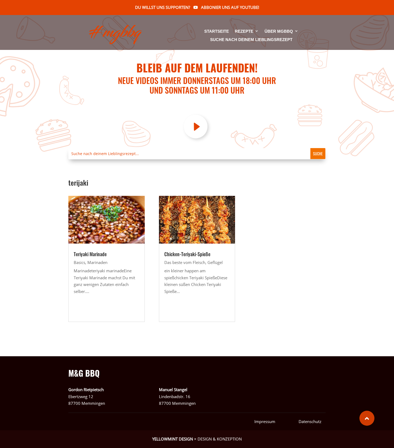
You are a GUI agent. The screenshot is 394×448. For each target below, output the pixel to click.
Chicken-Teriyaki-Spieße (187, 254)
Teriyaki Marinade (90, 254)
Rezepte (244, 32)
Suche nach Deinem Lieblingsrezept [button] (251, 40)
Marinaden (97, 262)
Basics (79, 262)
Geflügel (215, 262)
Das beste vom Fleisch (184, 262)
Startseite (216, 32)
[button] (366, 418)
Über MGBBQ (279, 32)
